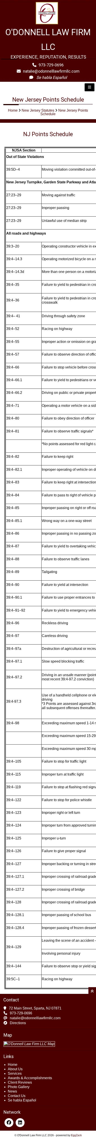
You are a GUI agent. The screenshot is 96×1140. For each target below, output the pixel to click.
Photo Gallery (18, 1087)
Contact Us (16, 1096)
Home (13, 110)
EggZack (76, 1135)
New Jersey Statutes (38, 110)
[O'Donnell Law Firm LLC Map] (29, 1044)
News (12, 1091)
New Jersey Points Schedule (64, 112)
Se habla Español (22, 1100)
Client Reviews (20, 1082)
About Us (15, 1069)
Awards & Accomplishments (30, 1078)
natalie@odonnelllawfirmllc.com (51, 71)
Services (15, 1073)
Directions (18, 1023)
